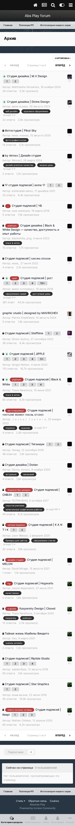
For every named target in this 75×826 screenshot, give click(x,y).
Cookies (54, 800)
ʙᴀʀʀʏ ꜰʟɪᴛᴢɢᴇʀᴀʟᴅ (23, 288)
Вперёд (60, 65)
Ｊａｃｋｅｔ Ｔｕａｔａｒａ (29, 419)
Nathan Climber (21, 720)
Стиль (20, 800)
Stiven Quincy (20, 339)
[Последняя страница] (70, 65)
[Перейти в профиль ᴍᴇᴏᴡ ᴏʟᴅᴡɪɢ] (69, 102)
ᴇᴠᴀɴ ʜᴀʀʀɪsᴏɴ (21, 210)
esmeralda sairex (22, 191)
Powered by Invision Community (38, 808)
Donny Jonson (21, 469)
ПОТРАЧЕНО (20, 500)
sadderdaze (19, 669)
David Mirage (20, 568)
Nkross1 (17, 160)
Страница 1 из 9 (37, 65)
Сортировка (62, 58)
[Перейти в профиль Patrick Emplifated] (69, 313)
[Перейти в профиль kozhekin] (69, 354)
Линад (16, 450)
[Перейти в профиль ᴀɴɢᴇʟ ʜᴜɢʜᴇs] (69, 584)
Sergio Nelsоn (20, 364)
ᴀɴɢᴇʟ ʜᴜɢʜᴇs (20, 135)
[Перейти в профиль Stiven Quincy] (69, 333)
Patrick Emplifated (23, 317)
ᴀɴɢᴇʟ (15, 263)
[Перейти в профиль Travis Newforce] (69, 380)
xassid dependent (23, 588)
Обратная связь (37, 800)
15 (42, 283)
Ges (14, 638)
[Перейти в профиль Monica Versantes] (69, 77)
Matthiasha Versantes (25, 87)
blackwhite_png (21, 238)
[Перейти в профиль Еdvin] (69, 131)
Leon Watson (20, 535)
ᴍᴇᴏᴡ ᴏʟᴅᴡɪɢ (20, 106)
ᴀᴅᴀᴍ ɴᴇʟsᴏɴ (19, 694)
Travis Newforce (22, 390)
